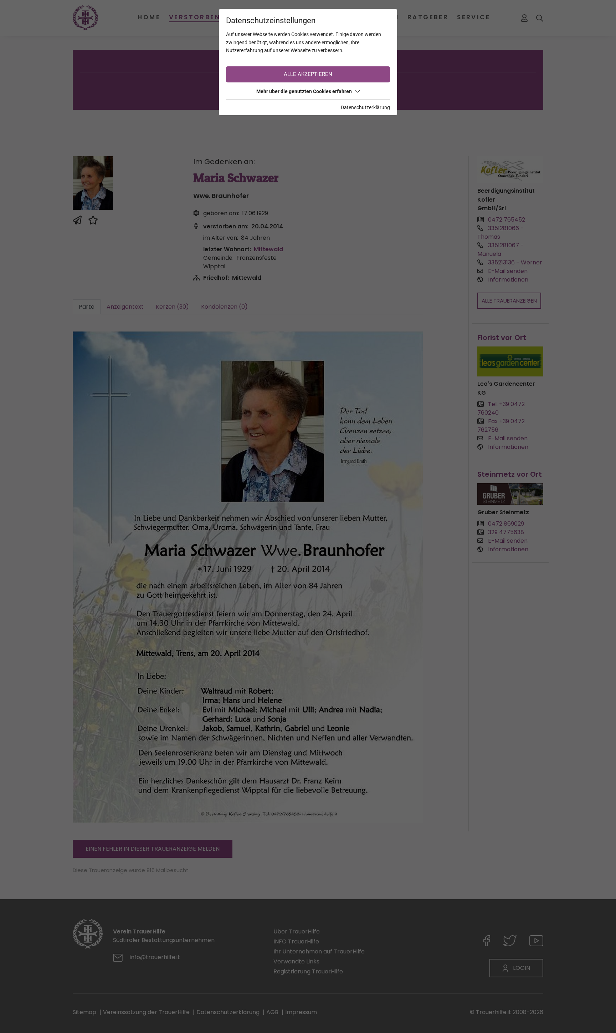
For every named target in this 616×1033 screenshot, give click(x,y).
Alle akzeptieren (308, 74)
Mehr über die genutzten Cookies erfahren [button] (304, 91)
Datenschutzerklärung (365, 107)
